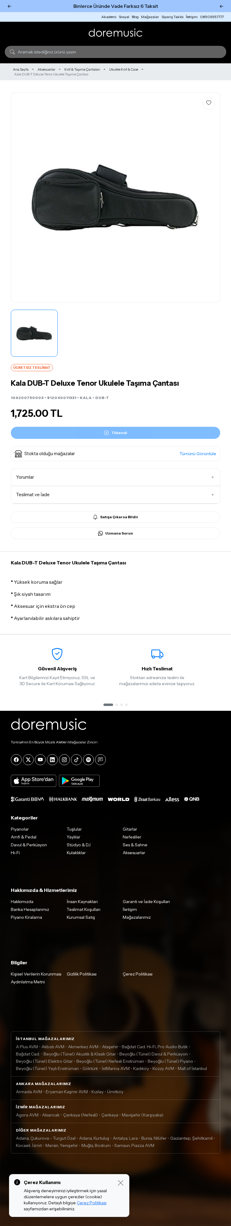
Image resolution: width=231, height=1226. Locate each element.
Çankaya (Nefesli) (80, 1115)
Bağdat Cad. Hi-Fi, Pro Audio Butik (155, 1046)
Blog (135, 16)
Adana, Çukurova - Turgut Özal (45, 1138)
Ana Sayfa (21, 69)
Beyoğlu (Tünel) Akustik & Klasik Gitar (80, 1054)
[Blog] (100, 759)
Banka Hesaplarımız (30, 909)
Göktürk (90, 1068)
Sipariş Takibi (172, 16)
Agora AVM (27, 1115)
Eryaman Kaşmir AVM (67, 1091)
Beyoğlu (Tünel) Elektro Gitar (44, 1061)
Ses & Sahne (135, 845)
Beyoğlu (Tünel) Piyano (170, 1061)
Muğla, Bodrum (96, 1145)
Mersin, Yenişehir (61, 1145)
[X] (28, 759)
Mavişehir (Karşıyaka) (142, 1115)
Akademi (108, 16)
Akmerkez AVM (83, 1046)
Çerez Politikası (137, 974)
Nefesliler (132, 837)
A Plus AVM (27, 1046)
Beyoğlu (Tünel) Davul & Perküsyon (153, 1054)
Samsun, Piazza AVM (134, 1145)
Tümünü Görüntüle (198, 454)
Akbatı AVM (53, 1046)
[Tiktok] (76, 759)
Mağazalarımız (137, 917)
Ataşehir (110, 1046)
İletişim (192, 16)
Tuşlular (74, 829)
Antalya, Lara (125, 1138)
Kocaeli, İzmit (29, 1145)
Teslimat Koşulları (83, 909)
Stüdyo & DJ (79, 845)
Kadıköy (141, 1068)
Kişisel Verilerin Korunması (36, 974)
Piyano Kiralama (26, 917)
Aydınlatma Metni (28, 982)
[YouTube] (40, 759)
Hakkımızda (22, 901)
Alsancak (51, 1115)
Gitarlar (130, 829)
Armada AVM (29, 1091)
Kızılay (97, 1091)
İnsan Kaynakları (82, 901)
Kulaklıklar (76, 852)
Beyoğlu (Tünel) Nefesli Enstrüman (110, 1061)
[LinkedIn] (52, 759)
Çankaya (109, 1115)
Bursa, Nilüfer (154, 1138)
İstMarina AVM (116, 1068)
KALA (86, 397)
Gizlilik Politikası (82, 974)
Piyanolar (20, 829)
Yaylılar (73, 837)
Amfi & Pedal (23, 837)
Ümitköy (115, 1091)
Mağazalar (150, 16)
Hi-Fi (15, 852)
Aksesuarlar (46, 69)
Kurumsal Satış (81, 917)
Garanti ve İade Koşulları (146, 901)
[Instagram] (64, 759)
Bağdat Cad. (28, 1054)
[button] (115, 453)
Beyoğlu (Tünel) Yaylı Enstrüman (47, 1068)
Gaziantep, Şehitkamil (191, 1138)
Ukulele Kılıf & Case (123, 69)
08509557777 (212, 16)
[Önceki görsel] (22, 197)
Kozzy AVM (163, 1068)
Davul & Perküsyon (29, 845)
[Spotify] (88, 759)
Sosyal (124, 16)
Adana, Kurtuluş (94, 1138)
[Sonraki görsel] (209, 197)
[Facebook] (16, 759)
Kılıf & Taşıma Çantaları (82, 69)
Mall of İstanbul (192, 1068)
